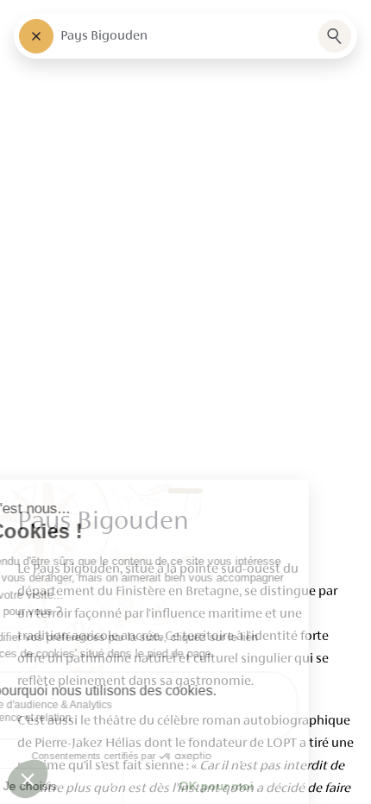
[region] (185, 402)
